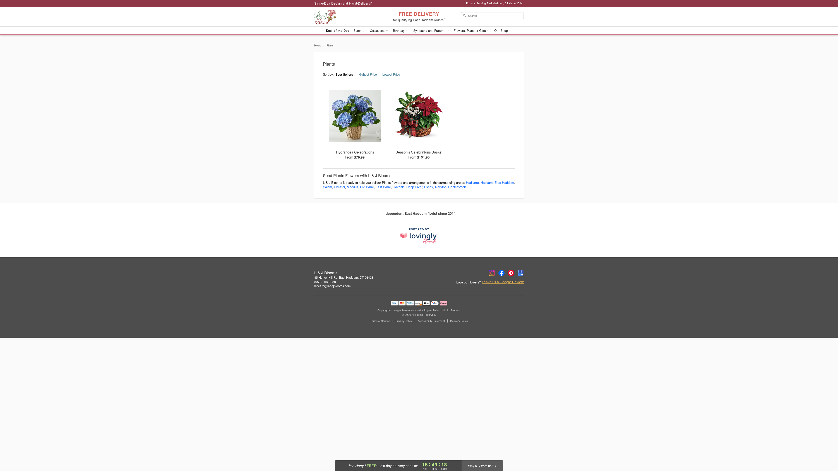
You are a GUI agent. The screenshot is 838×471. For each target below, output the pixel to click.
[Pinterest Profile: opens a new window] (511, 273)
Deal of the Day (337, 30)
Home (317, 45)
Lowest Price (391, 74)
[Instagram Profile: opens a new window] (492, 273)
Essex (428, 186)
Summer (360, 30)
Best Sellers (344, 74)
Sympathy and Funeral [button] (429, 30)
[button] (826, 452)
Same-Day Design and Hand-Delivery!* (343, 3)
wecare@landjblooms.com (332, 286)
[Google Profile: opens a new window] (521, 273)
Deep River (414, 186)
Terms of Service (380, 321)
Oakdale (399, 186)
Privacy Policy (403, 321)
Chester (339, 186)
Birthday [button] (399, 30)
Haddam (487, 182)
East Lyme (383, 186)
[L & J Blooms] (345, 17)
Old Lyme (367, 186)
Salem (327, 186)
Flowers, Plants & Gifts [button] (470, 30)
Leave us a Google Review (503, 282)
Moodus (352, 186)
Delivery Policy (459, 321)
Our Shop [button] (501, 30)
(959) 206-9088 (325, 282)
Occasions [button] (377, 30)
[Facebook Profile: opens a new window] (501, 273)
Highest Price (368, 74)
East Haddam (504, 182)
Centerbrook (457, 186)
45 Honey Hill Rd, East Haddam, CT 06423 (343, 277)
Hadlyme (472, 182)
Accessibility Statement (431, 321)
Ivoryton (440, 186)
